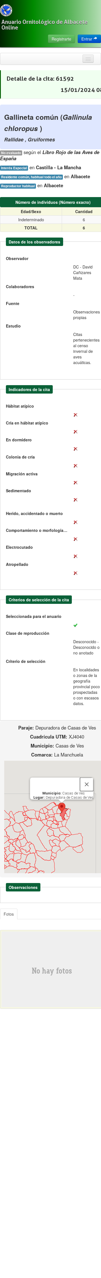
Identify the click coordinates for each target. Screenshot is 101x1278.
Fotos (9, 914)
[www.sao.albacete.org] (6, 10)
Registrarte (61, 39)
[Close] (86, 784)
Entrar (87, 39)
